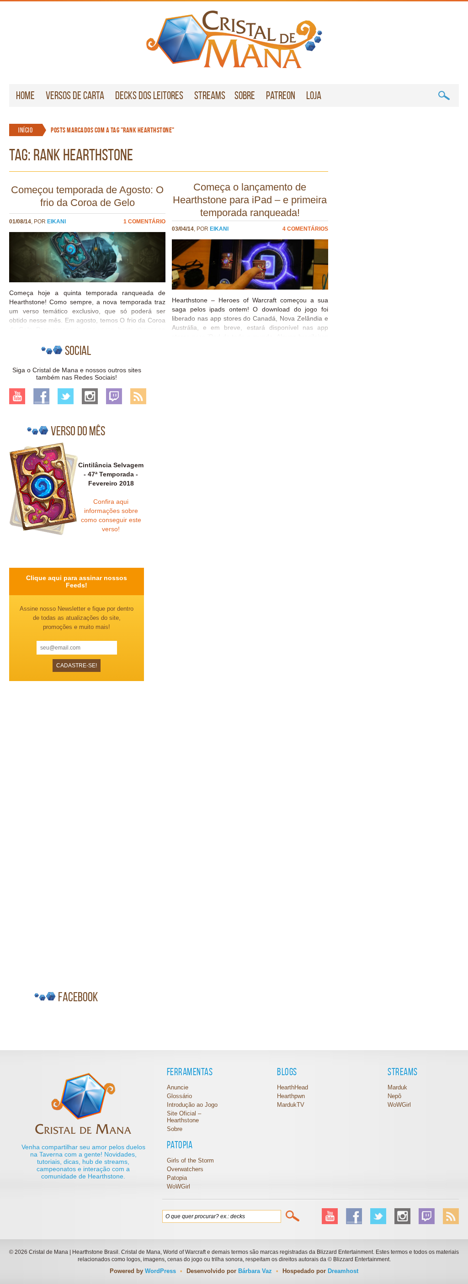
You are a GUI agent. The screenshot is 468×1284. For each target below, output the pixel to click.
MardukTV (290, 1104)
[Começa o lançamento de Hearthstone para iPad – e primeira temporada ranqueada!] (250, 287)
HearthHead (292, 1087)
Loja (313, 95)
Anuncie (177, 1087)
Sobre (244, 95)
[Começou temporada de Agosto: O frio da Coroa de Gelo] (87, 280)
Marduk (397, 1087)
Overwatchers (185, 1169)
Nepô (394, 1096)
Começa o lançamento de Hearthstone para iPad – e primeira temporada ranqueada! (250, 199)
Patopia (177, 1177)
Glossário (179, 1096)
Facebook (41, 396)
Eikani (56, 221)
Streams (209, 95)
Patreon (280, 95)
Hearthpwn (291, 1096)
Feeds (138, 396)
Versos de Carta (75, 95)
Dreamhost (343, 1271)
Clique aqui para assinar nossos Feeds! (76, 581)
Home (25, 95)
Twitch (114, 396)
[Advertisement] (77, 832)
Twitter (66, 396)
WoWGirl (234, 39)
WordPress (160, 1271)
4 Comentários (305, 229)
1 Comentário (144, 221)
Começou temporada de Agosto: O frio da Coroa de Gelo (87, 196)
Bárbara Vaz (255, 1271)
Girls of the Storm (190, 1160)
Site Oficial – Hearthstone (184, 1117)
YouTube (17, 396)
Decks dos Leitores (149, 95)
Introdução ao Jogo (192, 1104)
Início (25, 130)
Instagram (90, 396)
